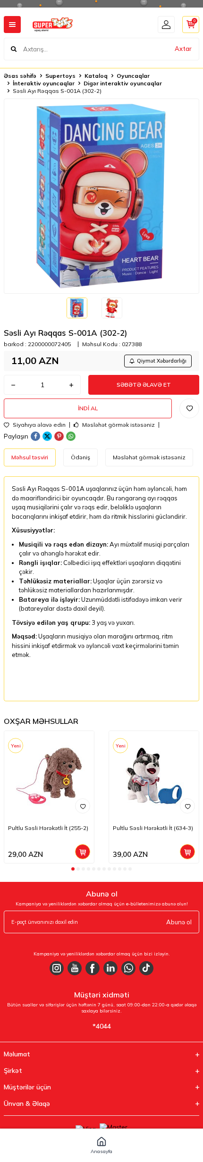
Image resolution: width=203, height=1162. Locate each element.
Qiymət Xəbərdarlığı (161, 360)
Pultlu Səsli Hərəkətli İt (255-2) (48, 827)
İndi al (88, 408)
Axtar (183, 48)
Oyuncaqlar (133, 75)
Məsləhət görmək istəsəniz (118, 425)
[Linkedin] (110, 968)
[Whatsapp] (128, 968)
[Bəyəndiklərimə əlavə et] (82, 805)
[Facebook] (92, 968)
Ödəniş (80, 457)
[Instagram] (57, 968)
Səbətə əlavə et (144, 384)
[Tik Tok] (146, 968)
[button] (73, 869)
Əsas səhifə (20, 75)
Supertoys (60, 75)
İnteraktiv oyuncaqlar (44, 83)
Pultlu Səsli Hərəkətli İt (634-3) (153, 827)
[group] (101, 196)
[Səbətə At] (82, 851)
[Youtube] (75, 968)
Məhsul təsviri (29, 457)
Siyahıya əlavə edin (38, 425)
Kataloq (96, 75)
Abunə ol (179, 922)
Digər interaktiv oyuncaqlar (123, 83)
